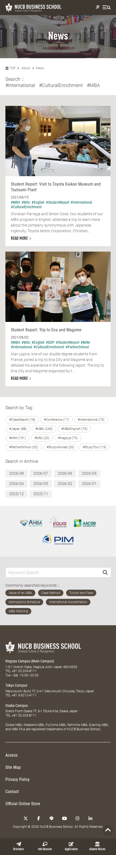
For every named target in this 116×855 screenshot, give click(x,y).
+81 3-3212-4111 (24, 695)
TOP (12, 68)
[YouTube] (64, 818)
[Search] (105, 572)
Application (71, 849)
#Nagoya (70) (68, 438)
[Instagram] (77, 818)
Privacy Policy (17, 779)
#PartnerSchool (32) (23, 447)
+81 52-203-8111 (24, 671)
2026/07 (40, 473)
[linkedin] (90, 818)
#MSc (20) (42, 438)
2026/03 (40, 483)
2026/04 (16, 483)
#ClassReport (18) (22, 420)
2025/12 (16, 494)
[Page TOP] (108, 830)
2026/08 (16, 473)
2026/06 (65, 473)
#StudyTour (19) (94, 447)
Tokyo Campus (16, 685)
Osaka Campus (16, 705)
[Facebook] (38, 818)
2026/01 (89, 483)
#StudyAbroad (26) (60, 447)
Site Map (13, 767)
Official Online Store (22, 803)
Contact (12, 791)
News (40, 68)
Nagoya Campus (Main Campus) (29, 661)
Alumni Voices (97, 849)
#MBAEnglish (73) (74, 429)
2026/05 (89, 473)
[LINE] (51, 818)
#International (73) (91, 420)
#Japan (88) (18, 429)
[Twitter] (25, 818)
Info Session (45, 849)
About (25, 68)
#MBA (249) (44, 429)
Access (11, 755)
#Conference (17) (56, 420)
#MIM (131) (17, 438)
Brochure (18, 849)
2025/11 (40, 494)
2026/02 (65, 483)
